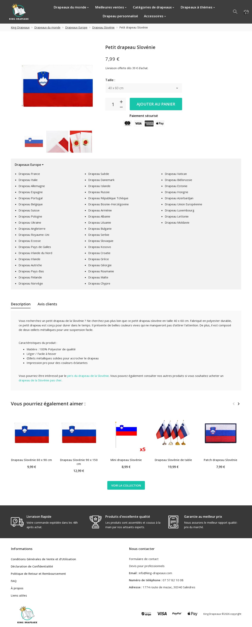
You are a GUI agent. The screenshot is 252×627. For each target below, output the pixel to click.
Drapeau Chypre (99, 283)
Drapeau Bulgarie (100, 228)
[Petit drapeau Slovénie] (33, 142)
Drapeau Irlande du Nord (35, 253)
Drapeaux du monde (47, 27)
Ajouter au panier (156, 104)
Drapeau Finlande (30, 277)
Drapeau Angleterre (32, 228)
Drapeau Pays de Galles (35, 247)
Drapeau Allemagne (32, 186)
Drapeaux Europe (76, 27)
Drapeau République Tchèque (108, 198)
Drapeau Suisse (29, 210)
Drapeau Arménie (100, 210)
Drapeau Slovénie (103, 27)
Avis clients (47, 304)
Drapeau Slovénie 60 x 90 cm (31, 460)
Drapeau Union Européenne (183, 204)
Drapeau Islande (99, 186)
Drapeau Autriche (30, 265)
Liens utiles (19, 595)
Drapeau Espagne (31, 192)
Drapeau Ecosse (30, 241)
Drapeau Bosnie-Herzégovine (108, 204)
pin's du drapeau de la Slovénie (88, 376)
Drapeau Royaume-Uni (34, 235)
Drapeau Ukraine (30, 222)
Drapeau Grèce (98, 259)
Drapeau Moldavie (177, 222)
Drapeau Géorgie (100, 265)
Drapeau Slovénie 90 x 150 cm (79, 462)
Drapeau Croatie (99, 253)
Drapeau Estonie (176, 186)
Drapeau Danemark (101, 180)
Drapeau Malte (98, 277)
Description (21, 304)
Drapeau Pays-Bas (31, 271)
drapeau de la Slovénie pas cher (40, 380)
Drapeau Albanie (99, 216)
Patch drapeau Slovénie (220, 460)
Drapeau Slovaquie (100, 241)
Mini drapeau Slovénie (126, 460)
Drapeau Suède (98, 174)
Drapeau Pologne (30, 216)
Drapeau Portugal (31, 198)
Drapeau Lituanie (99, 222)
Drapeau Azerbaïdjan (179, 198)
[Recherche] (235, 11)
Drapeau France (29, 174)
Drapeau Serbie (98, 235)
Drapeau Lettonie (177, 216)
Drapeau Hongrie (176, 192)
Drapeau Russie (99, 192)
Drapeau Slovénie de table (173, 460)
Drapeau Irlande (29, 259)
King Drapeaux (20, 27)
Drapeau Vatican (176, 174)
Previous (16, 141)
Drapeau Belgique (31, 204)
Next (98, 141)
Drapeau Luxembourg (179, 210)
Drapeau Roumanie (101, 271)
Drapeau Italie (28, 180)
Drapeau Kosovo (99, 247)
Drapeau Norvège (31, 283)
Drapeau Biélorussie (178, 180)
